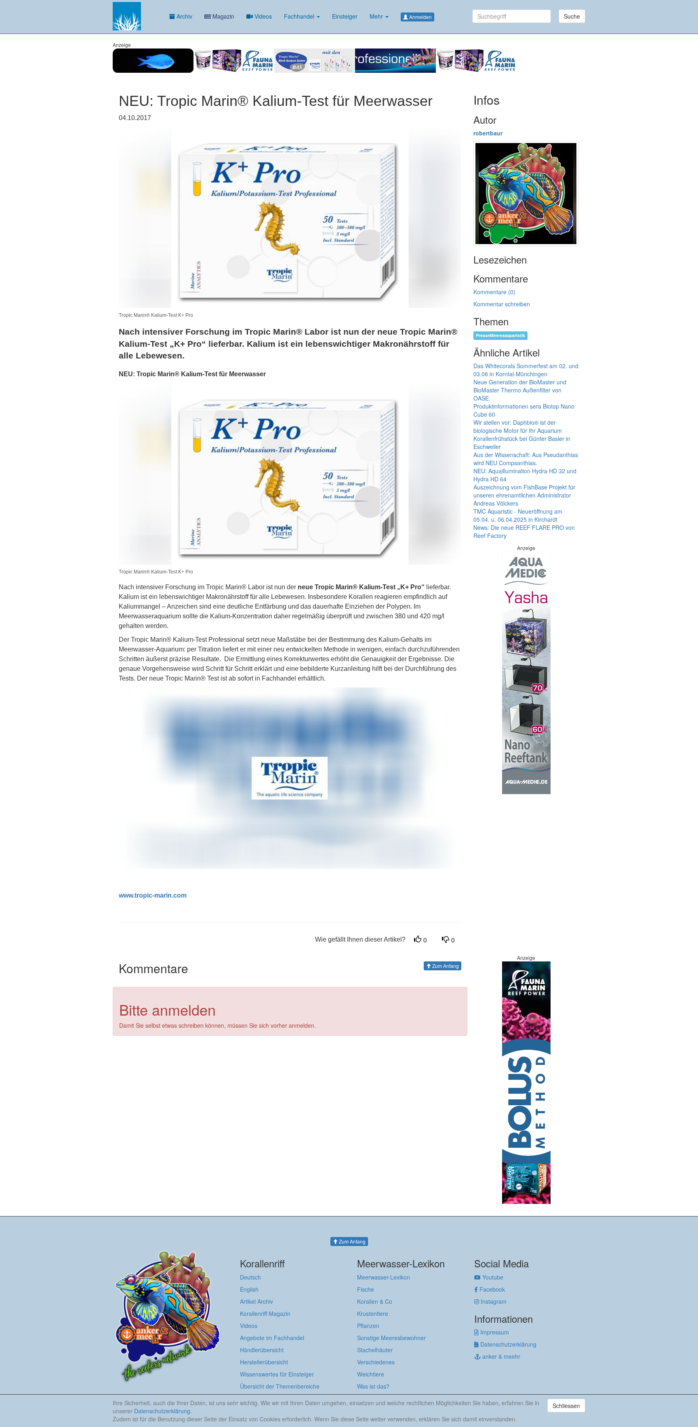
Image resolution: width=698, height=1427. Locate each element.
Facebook (491, 1289)
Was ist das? (373, 1386)
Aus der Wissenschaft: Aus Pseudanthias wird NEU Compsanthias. (525, 459)
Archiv (183, 16)
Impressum (494, 1332)
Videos (262, 16)
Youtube (492, 1277)
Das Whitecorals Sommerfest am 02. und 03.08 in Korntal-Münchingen (525, 370)
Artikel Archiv (256, 1301)
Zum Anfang (445, 965)
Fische (365, 1289)
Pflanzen (368, 1326)
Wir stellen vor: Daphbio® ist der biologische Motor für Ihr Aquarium (517, 426)
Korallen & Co (374, 1301)
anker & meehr (500, 1356)
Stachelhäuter (375, 1350)
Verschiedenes (376, 1362)
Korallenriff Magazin (265, 1313)
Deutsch (250, 1277)
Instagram (493, 1301)
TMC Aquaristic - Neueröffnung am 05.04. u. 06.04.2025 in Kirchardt (517, 515)
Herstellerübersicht (264, 1362)
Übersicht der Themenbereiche (280, 1386)
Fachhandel (300, 16)
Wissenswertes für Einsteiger (277, 1374)
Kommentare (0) (494, 292)
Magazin (222, 16)
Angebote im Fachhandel (272, 1338)
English (249, 1289)
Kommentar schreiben (501, 304)
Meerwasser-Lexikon (383, 1277)
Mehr (377, 16)
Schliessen (566, 1406)
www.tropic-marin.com (153, 895)
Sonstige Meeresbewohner (391, 1338)
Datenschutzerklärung (507, 1344)
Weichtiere (370, 1374)
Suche (572, 16)
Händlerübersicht (262, 1350)
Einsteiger (344, 16)
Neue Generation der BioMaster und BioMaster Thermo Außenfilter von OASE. (519, 390)
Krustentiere (372, 1313)
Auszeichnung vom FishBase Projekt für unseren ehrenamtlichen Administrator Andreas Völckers (524, 495)
